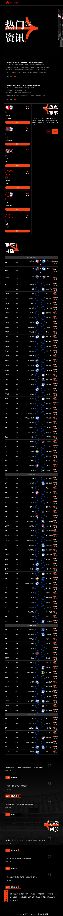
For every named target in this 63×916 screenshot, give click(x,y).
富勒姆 (48, 602)
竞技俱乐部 (49, 710)
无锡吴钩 (48, 432)
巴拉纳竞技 (31, 612)
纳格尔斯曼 (52, 897)
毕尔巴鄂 (48, 667)
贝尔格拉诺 (49, 550)
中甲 (8, 417)
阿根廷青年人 (30, 672)
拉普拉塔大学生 (30, 742)
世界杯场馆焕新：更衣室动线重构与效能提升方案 (18, 858)
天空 (47, 497)
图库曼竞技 (31, 550)
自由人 (32, 497)
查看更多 (9, 76)
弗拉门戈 (31, 662)
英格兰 (19, 894)
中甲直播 (45, 122)
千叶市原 (48, 341)
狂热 (33, 276)
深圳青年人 (49, 422)
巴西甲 (9, 526)
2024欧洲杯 (32, 894)
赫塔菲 (48, 723)
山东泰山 (48, 446)
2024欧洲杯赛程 (48, 894)
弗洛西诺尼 (49, 483)
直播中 (18, 122)
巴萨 (33, 737)
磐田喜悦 (48, 317)
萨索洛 (32, 488)
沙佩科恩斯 (49, 682)
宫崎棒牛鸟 (49, 370)
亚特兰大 (31, 728)
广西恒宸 (48, 427)
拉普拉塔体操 (49, 521)
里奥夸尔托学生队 (51, 531)
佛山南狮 (31, 422)
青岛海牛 (31, 298)
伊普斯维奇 (49, 621)
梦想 (33, 268)
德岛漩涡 (31, 394)
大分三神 (48, 394)
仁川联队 (31, 564)
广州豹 (32, 588)
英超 (6, 437)
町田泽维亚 (49, 308)
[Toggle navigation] (55, 2)
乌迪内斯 (48, 492)
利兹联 (32, 597)
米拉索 (32, 686)
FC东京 (48, 327)
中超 (11, 298)
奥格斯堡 (31, 607)
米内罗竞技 (31, 526)
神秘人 (48, 293)
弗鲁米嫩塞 (49, 612)
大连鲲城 (31, 578)
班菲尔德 (31, 639)
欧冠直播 (50, 118)
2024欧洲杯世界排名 (23, 897)
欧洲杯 (12, 894)
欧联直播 (52, 120)
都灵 (47, 488)
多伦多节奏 (49, 289)
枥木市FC (31, 317)
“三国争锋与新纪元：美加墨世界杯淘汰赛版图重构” (19, 804)
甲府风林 (31, 379)
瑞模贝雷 (31, 752)
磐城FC (32, 313)
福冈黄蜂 (48, 346)
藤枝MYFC (49, 332)
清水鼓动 (31, 322)
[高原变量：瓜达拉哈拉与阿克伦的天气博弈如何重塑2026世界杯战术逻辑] (13, 848)
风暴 (33, 677)
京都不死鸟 (31, 346)
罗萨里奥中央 (30, 521)
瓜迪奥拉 (39, 897)
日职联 (7, 303)
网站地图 (45, 914)
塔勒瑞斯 (31, 545)
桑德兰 (32, 602)
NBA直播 (40, 118)
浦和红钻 (31, 351)
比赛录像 (23, 894)
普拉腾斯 (48, 747)
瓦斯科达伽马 (30, 540)
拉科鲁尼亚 (31, 634)
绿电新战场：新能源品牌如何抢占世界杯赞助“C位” (20, 88)
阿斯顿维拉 (31, 732)
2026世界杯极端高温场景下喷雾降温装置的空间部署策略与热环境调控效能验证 (27, 67)
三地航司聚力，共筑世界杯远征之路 (16, 90)
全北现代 (48, 564)
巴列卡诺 (48, 737)
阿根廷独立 (31, 691)
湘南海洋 (48, 384)
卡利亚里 (31, 648)
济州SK (32, 569)
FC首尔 (48, 559)
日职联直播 (51, 122)
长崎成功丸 (31, 327)
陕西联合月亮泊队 (29, 418)
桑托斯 (48, 658)
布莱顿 (48, 593)
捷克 (15, 894)
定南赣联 (31, 456)
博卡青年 (31, 284)
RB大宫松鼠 (31, 384)
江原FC (32, 573)
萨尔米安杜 (50, 261)
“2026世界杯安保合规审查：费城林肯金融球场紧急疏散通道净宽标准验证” (26, 72)
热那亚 (48, 643)
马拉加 (48, 616)
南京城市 (31, 427)
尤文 (33, 511)
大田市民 (48, 569)
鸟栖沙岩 (48, 375)
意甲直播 (46, 120)
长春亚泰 (48, 588)
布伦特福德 (49, 597)
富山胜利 (31, 332)
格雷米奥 (31, 682)
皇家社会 (31, 502)
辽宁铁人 (48, 441)
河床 (47, 639)
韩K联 (7, 398)
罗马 (47, 718)
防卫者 (32, 747)
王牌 (33, 289)
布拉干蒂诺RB (50, 535)
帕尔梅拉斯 (49, 686)
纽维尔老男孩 (49, 742)
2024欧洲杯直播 (39, 894)
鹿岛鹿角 (48, 356)
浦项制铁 (48, 573)
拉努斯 (48, 284)
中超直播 (45, 118)
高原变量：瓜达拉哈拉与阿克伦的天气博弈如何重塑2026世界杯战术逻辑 (25, 840)
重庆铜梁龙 (49, 451)
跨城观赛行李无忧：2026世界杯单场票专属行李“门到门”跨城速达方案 (24, 767)
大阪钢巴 (31, 303)
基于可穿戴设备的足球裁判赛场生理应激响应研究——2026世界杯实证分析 (26, 69)
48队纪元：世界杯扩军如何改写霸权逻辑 (16, 786)
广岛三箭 (48, 303)
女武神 (48, 701)
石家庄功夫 (31, 432)
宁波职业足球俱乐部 (28, 583)
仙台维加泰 (31, 370)
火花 (33, 293)
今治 (33, 389)
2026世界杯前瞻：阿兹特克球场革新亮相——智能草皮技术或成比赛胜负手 (26, 95)
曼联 (33, 621)
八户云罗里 (31, 336)
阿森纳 (48, 732)
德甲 (8, 607)
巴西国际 (48, 696)
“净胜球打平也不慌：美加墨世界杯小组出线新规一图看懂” (21, 877)
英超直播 (34, 118)
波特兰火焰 (50, 268)
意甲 (8, 483)
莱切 (33, 718)
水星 (33, 554)
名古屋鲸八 (31, 365)
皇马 (33, 616)
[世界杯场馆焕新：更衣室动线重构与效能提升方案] (13, 866)
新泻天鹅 (48, 313)
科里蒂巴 (48, 752)
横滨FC (32, 375)
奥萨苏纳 (31, 723)
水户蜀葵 (31, 308)
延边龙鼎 (48, 418)
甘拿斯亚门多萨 (50, 691)
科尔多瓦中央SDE (51, 545)
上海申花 (31, 446)
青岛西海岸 (49, 413)
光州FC (32, 559)
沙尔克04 (48, 607)
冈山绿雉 (48, 365)
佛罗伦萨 (31, 483)
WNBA (12, 270)
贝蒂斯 (48, 470)
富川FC (32, 398)
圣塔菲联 (31, 261)
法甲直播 (41, 120)
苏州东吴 (48, 456)
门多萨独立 (31, 710)
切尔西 (32, 593)
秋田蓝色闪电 (49, 336)
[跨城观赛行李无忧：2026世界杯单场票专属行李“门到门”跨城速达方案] (13, 775)
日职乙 (9, 313)
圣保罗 (32, 535)
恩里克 (44, 897)
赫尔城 (48, 461)
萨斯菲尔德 (49, 507)
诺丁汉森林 (49, 437)
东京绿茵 (31, 356)
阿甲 (6, 262)
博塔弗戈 (48, 662)
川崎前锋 (31, 341)
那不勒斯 (31, 629)
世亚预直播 (39, 122)
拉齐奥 (32, 643)
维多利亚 (48, 526)
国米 (47, 648)
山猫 (47, 653)
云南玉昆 (48, 408)
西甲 (6, 470)
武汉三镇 (48, 298)
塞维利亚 (31, 516)
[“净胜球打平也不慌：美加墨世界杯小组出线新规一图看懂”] (13, 885)
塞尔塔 (32, 667)
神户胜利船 (31, 360)
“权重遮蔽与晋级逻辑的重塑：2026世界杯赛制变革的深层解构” (23, 85)
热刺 (33, 478)
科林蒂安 (31, 658)
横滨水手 (48, 351)
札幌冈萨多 (49, 379)
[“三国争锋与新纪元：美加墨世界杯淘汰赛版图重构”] (13, 812)
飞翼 (33, 705)
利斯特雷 (31, 507)
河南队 (32, 451)
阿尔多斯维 (49, 672)
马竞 (47, 516)
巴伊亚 (32, 696)
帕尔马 (48, 511)
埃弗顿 (48, 465)
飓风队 (32, 531)
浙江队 (32, 408)
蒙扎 (33, 492)
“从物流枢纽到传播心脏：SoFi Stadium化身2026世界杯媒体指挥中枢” (25, 62)
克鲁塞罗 (48, 540)
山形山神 (48, 389)
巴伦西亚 (48, 634)
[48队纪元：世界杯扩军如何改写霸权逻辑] (13, 794)
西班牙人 (48, 502)
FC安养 (48, 398)
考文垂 (32, 461)
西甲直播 (36, 120)
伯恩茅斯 (31, 465)
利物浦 (32, 437)
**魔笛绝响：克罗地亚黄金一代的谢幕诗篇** (18, 92)
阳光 (48, 276)
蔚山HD (32, 403)
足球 (27, 894)
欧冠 (36, 897)
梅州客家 (48, 583)
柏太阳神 (48, 322)
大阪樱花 (48, 360)
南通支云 (48, 578)
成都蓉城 (31, 441)
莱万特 (32, 470)
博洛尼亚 (48, 728)
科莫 (47, 629)
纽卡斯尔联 (49, 478)
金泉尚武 (48, 403)
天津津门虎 (31, 413)
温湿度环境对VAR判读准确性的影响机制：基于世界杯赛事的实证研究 (25, 64)
